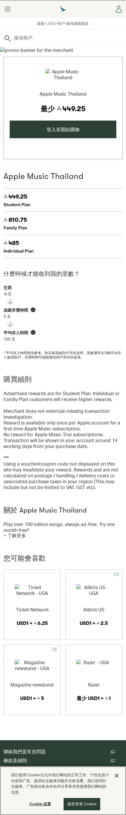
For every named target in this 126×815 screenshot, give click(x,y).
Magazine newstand (32, 685)
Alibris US (93, 609)
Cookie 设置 (40, 804)
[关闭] (116, 775)
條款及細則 (15, 760)
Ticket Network (32, 609)
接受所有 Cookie (81, 804)
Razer (94, 685)
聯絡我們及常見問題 (25, 752)
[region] (63, 790)
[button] (7, 9)
